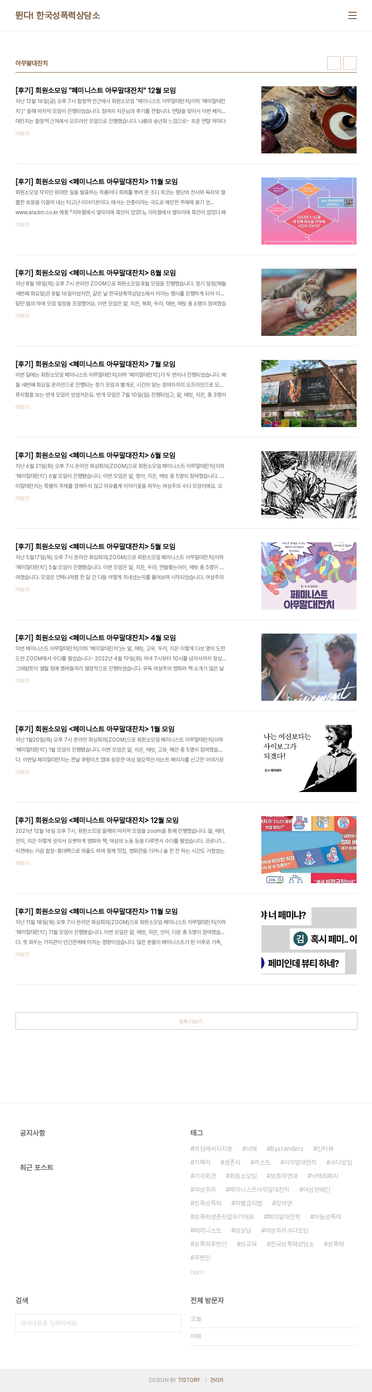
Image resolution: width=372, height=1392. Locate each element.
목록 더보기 (191, 1021)
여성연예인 (316, 1189)
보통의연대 (284, 1176)
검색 (172, 1323)
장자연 (284, 1203)
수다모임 (341, 1162)
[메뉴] (352, 15)
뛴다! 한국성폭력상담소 (57, 15)
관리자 (217, 1380)
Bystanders (286, 1148)
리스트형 (350, 63)
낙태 (251, 1148)
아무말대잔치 (300, 1162)
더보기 (197, 1272)
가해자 (202, 1162)
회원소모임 (243, 1176)
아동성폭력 (327, 1216)
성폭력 (336, 1244)
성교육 (248, 1244)
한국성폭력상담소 (292, 1244)
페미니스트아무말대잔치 (259, 1189)
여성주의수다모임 (286, 1230)
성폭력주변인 (210, 1244)
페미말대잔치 (284, 1216)
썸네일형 (334, 63)
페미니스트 (207, 1230)
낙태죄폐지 (324, 1176)
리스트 (262, 1162)
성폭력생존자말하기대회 (224, 1216)
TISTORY (189, 1380)
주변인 (202, 1257)
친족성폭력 (207, 1203)
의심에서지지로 (213, 1148)
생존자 (232, 1162)
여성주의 (205, 1189)
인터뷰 (325, 1148)
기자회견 (205, 1176)
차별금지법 (248, 1203)
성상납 (243, 1230)
